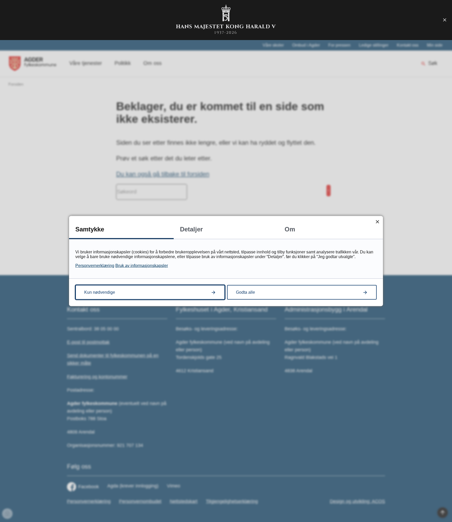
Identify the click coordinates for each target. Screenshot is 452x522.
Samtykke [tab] (89, 229)
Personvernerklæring (94, 265)
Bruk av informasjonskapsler (141, 265)
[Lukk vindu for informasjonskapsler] (377, 221)
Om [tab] (290, 229)
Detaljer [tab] (191, 229)
